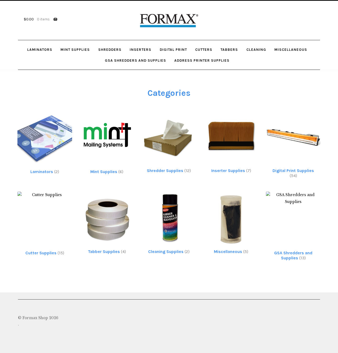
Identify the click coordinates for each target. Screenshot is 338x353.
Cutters (203, 49)
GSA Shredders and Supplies (135, 60)
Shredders (109, 49)
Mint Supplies (75, 49)
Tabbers (229, 49)
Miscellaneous (290, 49)
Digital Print (173, 49)
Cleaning (256, 49)
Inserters (140, 49)
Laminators (39, 49)
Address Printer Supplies (201, 60)
